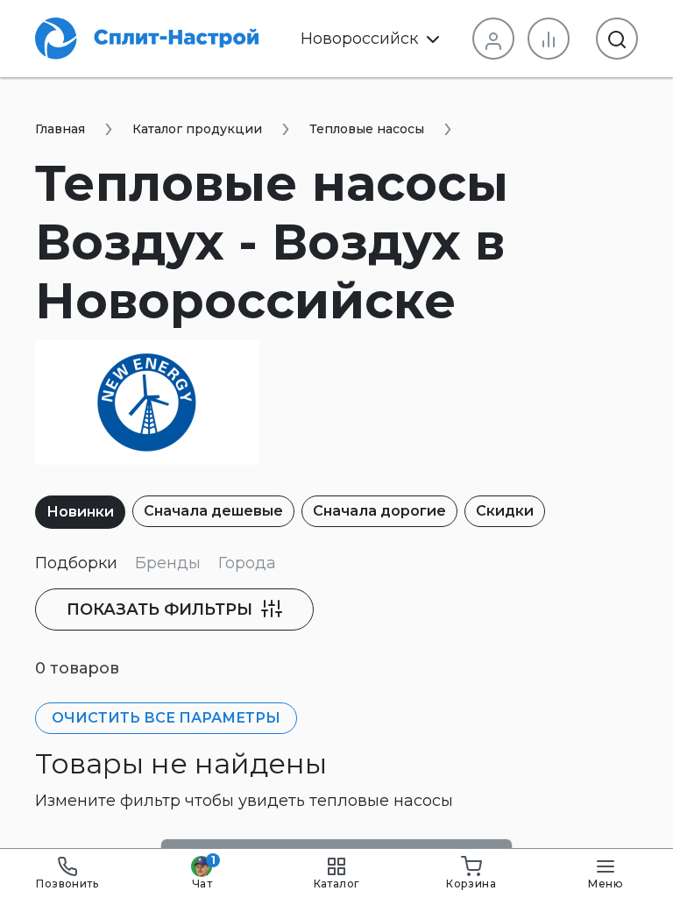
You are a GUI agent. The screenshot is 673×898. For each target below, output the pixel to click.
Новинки (80, 511)
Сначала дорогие (379, 510)
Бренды (168, 563)
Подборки (76, 563)
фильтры (162, 609)
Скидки (505, 510)
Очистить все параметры (166, 717)
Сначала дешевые (213, 510)
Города (247, 563)
